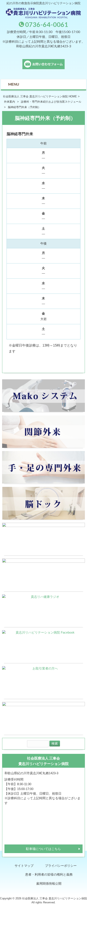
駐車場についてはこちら (43, 849)
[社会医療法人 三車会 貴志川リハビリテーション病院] (43, 17)
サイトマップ (24, 865)
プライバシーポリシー (61, 865)
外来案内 (9, 101)
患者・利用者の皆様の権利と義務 (49, 874)
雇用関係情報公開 (48, 883)
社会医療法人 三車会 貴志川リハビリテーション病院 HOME (40, 96)
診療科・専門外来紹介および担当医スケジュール (51, 101)
